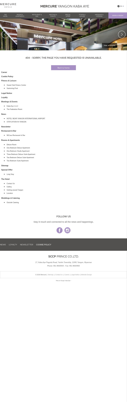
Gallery (9, 187)
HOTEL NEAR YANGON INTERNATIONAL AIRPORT (26, 118)
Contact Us (11, 183)
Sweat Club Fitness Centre (16, 85)
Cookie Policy (7, 76)
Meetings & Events (53, 15)
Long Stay (10, 174)
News (3, 114)
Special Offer (68, 15)
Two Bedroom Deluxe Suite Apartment (20, 157)
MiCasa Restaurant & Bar (16, 135)
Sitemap (4, 165)
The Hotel (5, 15)
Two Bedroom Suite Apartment (18, 161)
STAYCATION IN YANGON (16, 122)
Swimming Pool (12, 88)
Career (4, 72)
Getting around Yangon (15, 190)
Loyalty (4, 97)
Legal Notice (6, 93)
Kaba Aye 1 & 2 (12, 106)
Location (10, 193)
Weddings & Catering (99, 15)
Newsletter (6, 127)
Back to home (63, 67)
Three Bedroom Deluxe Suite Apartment (21, 154)
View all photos (109, 45)
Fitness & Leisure (82, 15)
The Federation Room (14, 109)
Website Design (86, 275)
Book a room (117, 15)
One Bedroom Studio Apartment (18, 151)
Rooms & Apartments (20, 15)
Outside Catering (13, 202)
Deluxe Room (11, 145)
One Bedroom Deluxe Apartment (18, 148)
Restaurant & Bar (37, 15)
